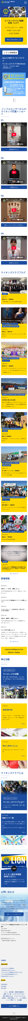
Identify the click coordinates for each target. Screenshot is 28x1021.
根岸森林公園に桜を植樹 (8, 400)
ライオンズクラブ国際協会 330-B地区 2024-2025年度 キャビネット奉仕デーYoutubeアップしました (14, 568)
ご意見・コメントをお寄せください (14, 914)
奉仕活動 (11, 992)
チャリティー (14, 324)
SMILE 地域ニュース (13, 998)
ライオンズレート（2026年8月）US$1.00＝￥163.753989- (13, 610)
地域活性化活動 (6, 326)
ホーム (6, 992)
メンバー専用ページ (11, 1000)
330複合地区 (4, 984)
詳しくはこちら (14, 682)
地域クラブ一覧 (7, 994)
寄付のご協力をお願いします (14, 39)
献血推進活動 (6, 531)
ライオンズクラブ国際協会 (7, 968)
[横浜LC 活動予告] (14, 315)
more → (23, 723)
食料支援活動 (6, 428)
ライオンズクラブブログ (18, 994)
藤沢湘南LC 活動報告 (8, 505)
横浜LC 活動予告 (7, 331)
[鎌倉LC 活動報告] (14, 523)
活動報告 (5, 294)
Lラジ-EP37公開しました (8, 630)
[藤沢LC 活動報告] (14, 420)
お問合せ (4, 998)
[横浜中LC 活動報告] (14, 285)
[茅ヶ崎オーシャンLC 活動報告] (14, 454)
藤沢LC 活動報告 (6, 436)
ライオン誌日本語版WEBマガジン (9, 974)
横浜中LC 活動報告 (7, 299)
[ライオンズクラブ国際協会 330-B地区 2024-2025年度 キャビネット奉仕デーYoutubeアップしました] (14, 553)
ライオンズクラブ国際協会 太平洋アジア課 (11, 972)
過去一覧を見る (13, 573)
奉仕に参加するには (8, 996)
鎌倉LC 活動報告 (7, 537)
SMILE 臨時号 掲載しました (9, 618)
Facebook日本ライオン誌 (7, 976)
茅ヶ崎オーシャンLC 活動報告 (11, 471)
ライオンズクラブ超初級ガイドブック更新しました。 (14, 601)
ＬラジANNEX (22, 998)
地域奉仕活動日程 (19, 992)
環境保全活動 (21, 394)
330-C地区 (3, 988)
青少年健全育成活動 (14, 358)
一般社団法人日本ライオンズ (8, 970)
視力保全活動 (15, 326)
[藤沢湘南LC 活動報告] (14, 489)
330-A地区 (3, 986)
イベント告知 (6, 324)
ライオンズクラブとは (19, 996)
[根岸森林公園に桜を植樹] (14, 386)
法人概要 (19, 1000)
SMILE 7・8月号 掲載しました (10, 589)
